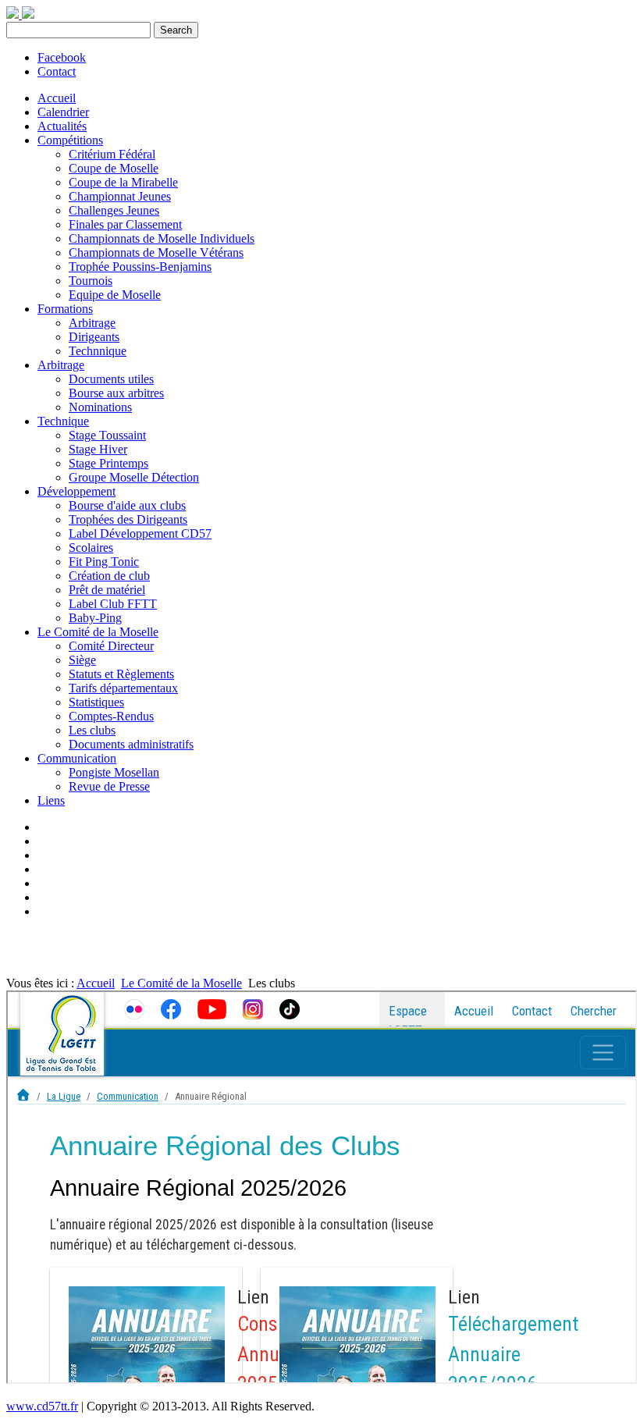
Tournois (90, 280)
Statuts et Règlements (121, 674)
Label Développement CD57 (140, 533)
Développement (76, 491)
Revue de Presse (109, 786)
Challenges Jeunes (114, 210)
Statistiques (96, 702)
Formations (65, 308)
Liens (51, 800)
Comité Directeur (111, 646)
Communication (76, 758)
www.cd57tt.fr (42, 1406)
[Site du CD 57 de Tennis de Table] (14, 14)
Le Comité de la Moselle (97, 631)
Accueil (56, 98)
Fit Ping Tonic (104, 561)
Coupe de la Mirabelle (123, 182)
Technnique (97, 350)
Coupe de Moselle (113, 168)
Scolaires (91, 547)
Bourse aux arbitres (116, 393)
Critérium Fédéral (112, 154)
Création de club (109, 575)
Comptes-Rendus (111, 716)
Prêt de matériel (107, 589)
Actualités (62, 126)
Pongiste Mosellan (114, 772)
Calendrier (63, 112)
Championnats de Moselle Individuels (161, 238)
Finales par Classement (125, 224)
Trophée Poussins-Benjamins (140, 266)
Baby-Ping (95, 617)
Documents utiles (111, 379)
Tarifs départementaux (123, 688)
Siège (82, 660)
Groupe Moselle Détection (134, 477)
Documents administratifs (131, 744)
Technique (63, 421)
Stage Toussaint (107, 435)
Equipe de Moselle (115, 294)
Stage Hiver (98, 449)
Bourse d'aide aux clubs (127, 505)
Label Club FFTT (113, 603)
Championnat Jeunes (120, 196)
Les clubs (92, 730)
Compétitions (70, 140)
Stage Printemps (108, 463)
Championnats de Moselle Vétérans (156, 252)
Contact (56, 71)
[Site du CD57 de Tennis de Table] (28, 14)
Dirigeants (94, 336)
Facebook (61, 57)
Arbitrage (92, 322)
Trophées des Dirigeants (128, 519)
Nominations (100, 407)
